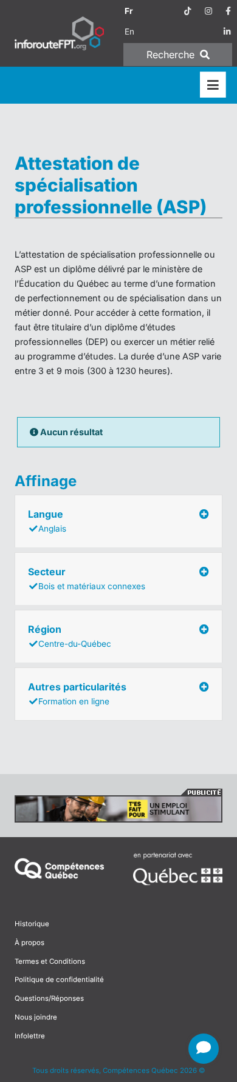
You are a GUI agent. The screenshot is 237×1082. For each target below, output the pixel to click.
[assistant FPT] (203, 1049)
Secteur (86, 578)
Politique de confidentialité (59, 979)
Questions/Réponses (49, 998)
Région (69, 636)
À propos (29, 942)
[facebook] (228, 11)
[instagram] (208, 11)
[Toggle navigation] (213, 85)
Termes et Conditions (50, 961)
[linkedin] (227, 31)
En (129, 31)
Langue (47, 520)
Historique (32, 924)
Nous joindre (36, 1017)
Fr (129, 11)
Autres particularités (77, 693)
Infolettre (30, 1036)
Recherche (171, 54)
